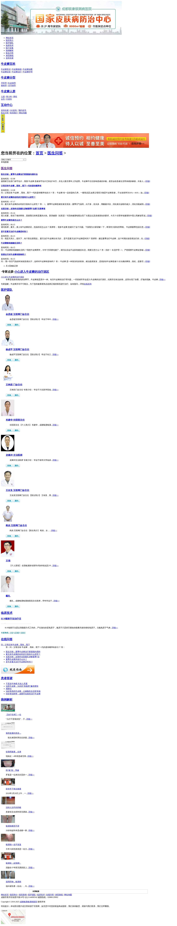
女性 (3, 99)
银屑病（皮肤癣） (13, 863)
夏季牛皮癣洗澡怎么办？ (16, 659)
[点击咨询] (9, 326)
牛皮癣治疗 (17, 72)
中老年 (9, 99)
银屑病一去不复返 (13, 845)
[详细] (147, 181)
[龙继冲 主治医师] (7, 451)
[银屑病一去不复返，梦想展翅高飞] (8, 841)
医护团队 (9, 43)
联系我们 (14, 113)
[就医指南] (18, 673)
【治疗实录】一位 (13, 715)
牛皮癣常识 (6, 69)
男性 (15, 97)
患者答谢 (7, 678)
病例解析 (9, 50)
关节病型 (12, 86)
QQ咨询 (13, 110)
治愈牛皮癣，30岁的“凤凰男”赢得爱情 (22, 686)
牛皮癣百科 (8, 63)
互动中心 (7, 104)
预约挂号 (22, 110)
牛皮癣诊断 (28, 69)
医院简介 (9, 40)
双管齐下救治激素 (13, 789)
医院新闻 (23, 895)
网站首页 (9, 38)
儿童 (3, 97)
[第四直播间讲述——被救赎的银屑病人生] (8, 729)
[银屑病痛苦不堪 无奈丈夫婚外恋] (8, 822)
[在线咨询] (88, 147)
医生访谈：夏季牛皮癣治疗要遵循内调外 (23, 652)
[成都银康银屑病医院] (61, 34)
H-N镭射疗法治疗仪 (11, 618)
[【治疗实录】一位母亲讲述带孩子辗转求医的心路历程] (8, 711)
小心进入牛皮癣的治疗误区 (31, 271)
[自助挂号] (3, 132)
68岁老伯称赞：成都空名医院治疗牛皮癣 (23, 694)
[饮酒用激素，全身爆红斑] (8, 748)
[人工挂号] (3, 123)
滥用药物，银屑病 (13, 882)
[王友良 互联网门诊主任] (7, 486)
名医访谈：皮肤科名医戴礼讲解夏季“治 (22, 657)
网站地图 (23, 113)
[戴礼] (7, 591)
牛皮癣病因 (17, 69)
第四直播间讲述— (13, 733)
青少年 (9, 97)
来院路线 (9, 55)
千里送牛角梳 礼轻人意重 (16, 684)
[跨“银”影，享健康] (8, 767)
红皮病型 (12, 83)
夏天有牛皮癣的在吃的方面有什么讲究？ (23, 654)
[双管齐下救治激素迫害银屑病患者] (8, 785)
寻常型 (4, 83)
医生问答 (9, 53)
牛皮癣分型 (8, 77)
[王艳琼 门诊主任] (7, 380)
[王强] (7, 556)
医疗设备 (9, 48)
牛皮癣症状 (6, 72)
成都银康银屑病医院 (28, 902)
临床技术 (9, 45)
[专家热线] (13, 634)
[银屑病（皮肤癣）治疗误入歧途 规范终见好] (8, 859)
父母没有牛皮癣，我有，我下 (15, 645)
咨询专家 (9, 58)
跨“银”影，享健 (12, 770)
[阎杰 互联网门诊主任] (7, 521)
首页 (39, 153)
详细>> (162, 279)
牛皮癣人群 (8, 91)
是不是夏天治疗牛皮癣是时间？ (19, 662)
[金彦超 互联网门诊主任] (7, 310)
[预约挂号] (16, 326)
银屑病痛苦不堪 (12, 826)
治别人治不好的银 (13, 807)
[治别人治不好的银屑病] (8, 804)
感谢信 (9, 689)
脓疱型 (4, 86)
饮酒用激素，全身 (13, 752)
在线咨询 (88, 284)
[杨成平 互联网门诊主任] (7, 345)
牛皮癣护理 (28, 72)
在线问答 (7, 639)
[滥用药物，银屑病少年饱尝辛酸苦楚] (8, 878)
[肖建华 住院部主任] (7, 415)
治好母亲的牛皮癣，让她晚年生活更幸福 (23, 691)
